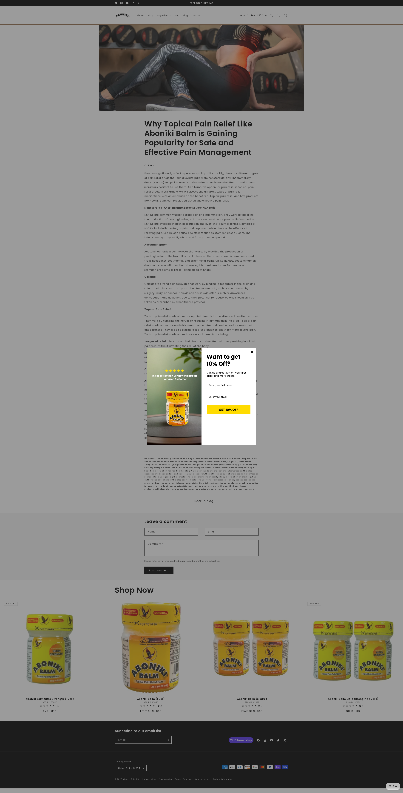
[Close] (252, 352)
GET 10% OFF (228, 409)
